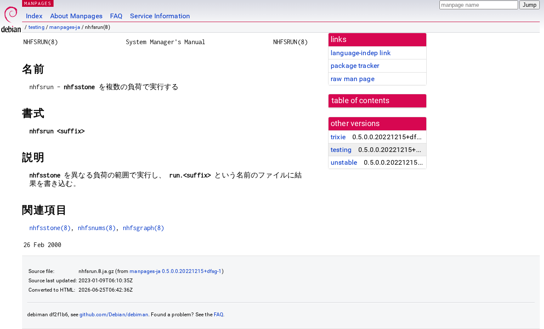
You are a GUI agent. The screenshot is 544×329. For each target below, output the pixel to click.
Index (34, 16)
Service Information (160, 16)
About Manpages (76, 16)
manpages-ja (64, 27)
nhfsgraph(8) (143, 227)
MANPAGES (37, 3)
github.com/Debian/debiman (113, 315)
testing (36, 27)
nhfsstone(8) (50, 227)
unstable (344, 162)
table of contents (361, 100)
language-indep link (361, 53)
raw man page (352, 79)
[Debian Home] (11, 17)
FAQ (116, 16)
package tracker (355, 66)
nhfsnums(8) (97, 227)
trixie (338, 137)
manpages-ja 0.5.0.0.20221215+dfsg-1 (175, 271)
